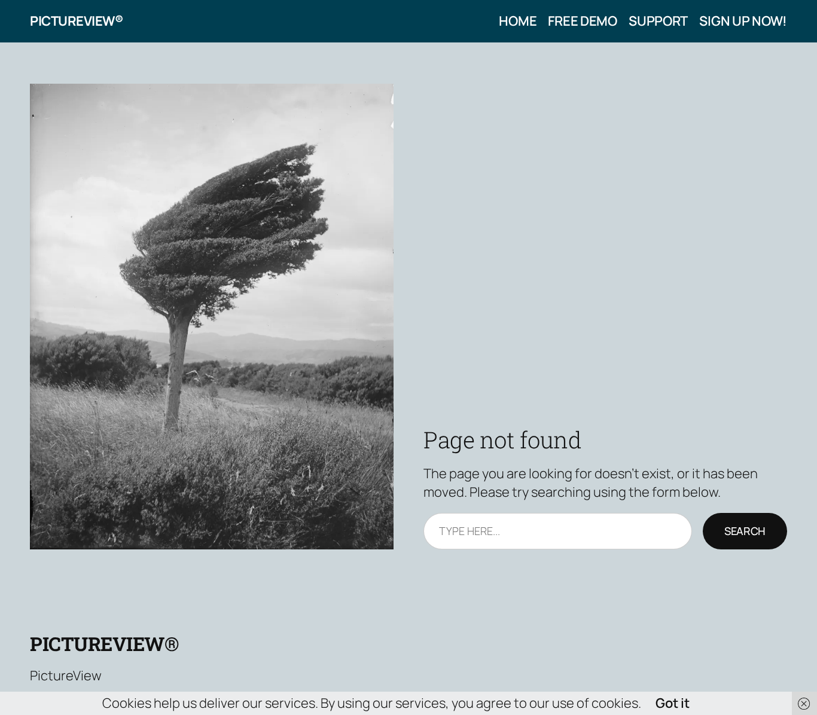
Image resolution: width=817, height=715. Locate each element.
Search (745, 531)
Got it (673, 703)
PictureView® (76, 21)
